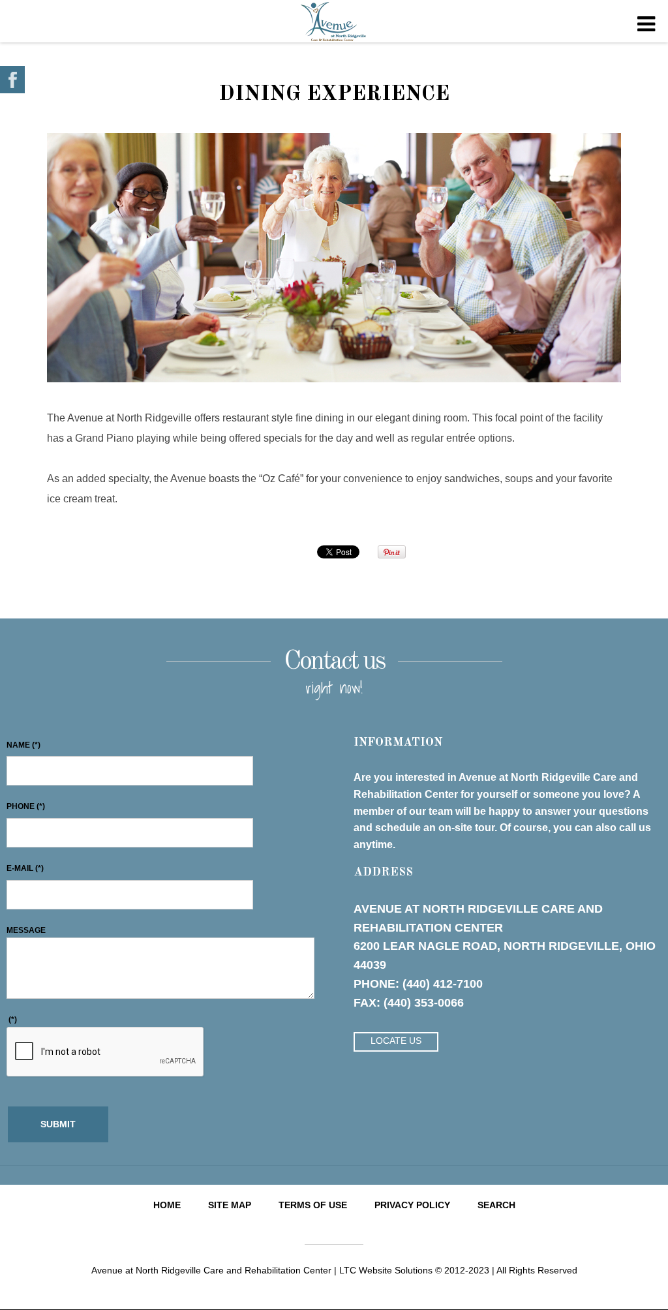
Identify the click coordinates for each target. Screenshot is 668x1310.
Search (496, 1205)
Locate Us (396, 1040)
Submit (58, 1124)
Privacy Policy (412, 1205)
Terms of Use (313, 1205)
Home (167, 1205)
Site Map (229, 1205)
